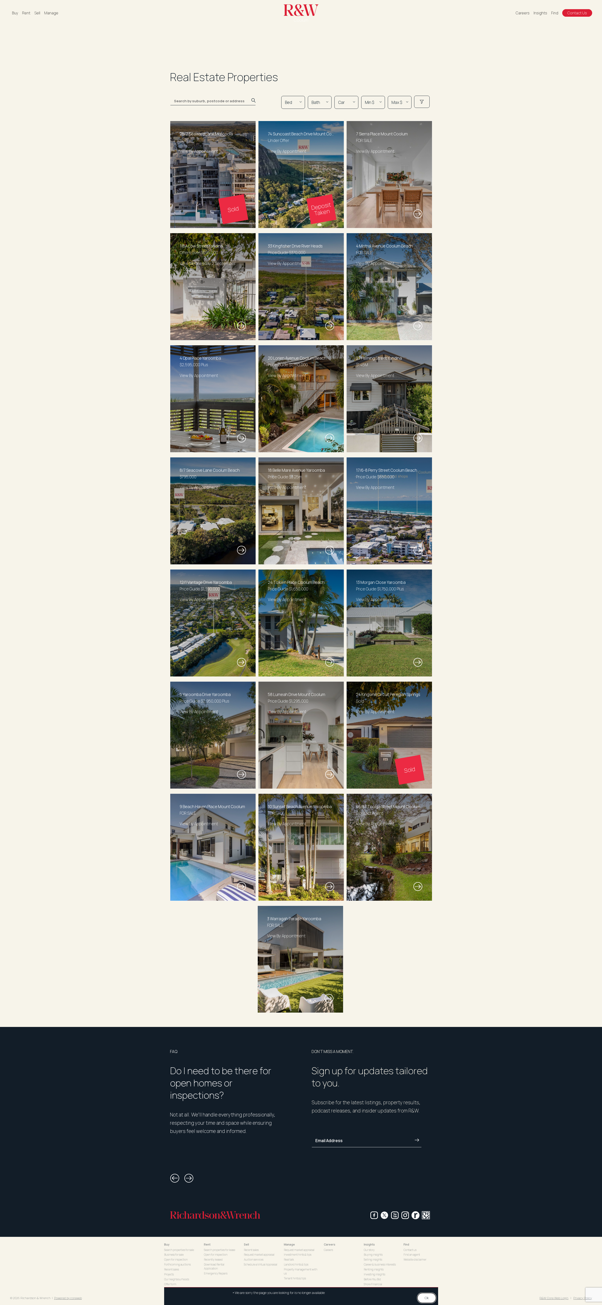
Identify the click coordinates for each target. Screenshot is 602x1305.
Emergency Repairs (215, 1273)
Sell (37, 13)
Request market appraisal (259, 1255)
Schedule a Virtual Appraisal (260, 1264)
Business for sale (174, 1255)
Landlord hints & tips (296, 1264)
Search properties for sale (179, 1250)
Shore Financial (373, 1284)
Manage (51, 13)
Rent (26, 13)
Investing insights (374, 1274)
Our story (369, 1250)
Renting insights (374, 1269)
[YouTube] (395, 1215)
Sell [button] (246, 1244)
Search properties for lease (219, 1250)
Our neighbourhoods (176, 1279)
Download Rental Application (214, 1266)
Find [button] (406, 1244)
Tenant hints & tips (295, 1278)
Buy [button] (167, 1244)
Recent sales (171, 1269)
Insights (540, 13)
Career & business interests (380, 1264)
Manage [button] (289, 1244)
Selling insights (373, 1260)
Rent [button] (207, 1244)
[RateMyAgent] (416, 1215)
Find (554, 13)
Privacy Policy (582, 1298)
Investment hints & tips (297, 1255)
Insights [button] (369, 1244)
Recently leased (213, 1260)
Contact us (410, 1250)
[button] (174, 1178)
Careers (523, 13)
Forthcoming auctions (177, 1264)
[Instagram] (405, 1215)
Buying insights (373, 1255)
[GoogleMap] (426, 1215)
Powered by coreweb (68, 1298)
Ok (427, 1297)
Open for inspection (176, 1260)
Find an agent (412, 1255)
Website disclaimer (415, 1260)
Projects (169, 1274)
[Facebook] (374, 1215)
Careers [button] (329, 1244)
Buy (15, 13)
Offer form (170, 1284)
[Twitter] (384, 1215)
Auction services (253, 1260)
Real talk (289, 1260)
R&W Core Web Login (553, 1298)
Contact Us (577, 13)
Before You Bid (372, 1279)
